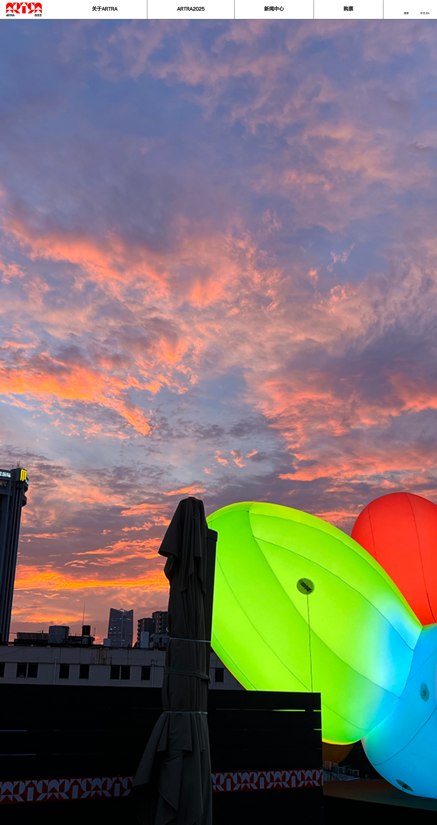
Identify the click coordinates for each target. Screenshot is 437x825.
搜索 (406, 13)
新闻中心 (274, 9)
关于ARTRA (104, 9)
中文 (422, 13)
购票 (348, 9)
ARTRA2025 (191, 9)
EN (427, 13)
